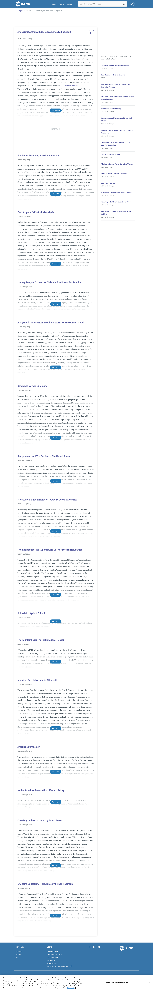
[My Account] (133, 4)
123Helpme (19, 11)
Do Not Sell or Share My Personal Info (117, 982)
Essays (54, 4)
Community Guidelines (55, 954)
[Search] (124, 4)
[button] (91, 33)
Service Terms (52, 963)
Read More (55, 194)
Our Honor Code (52, 957)
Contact (18, 954)
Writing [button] (69, 4)
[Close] (149, 982)
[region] (76, 982)
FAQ (17, 957)
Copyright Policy (52, 951)
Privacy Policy (51, 960)
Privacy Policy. (71, 988)
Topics (61, 4)
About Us (19, 951)
